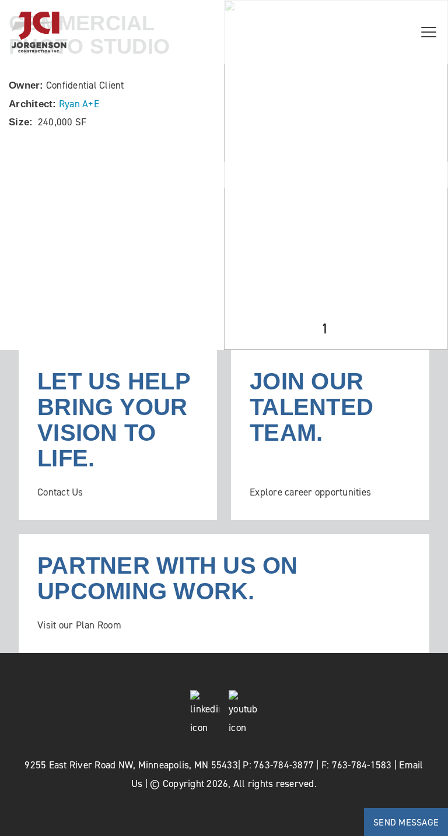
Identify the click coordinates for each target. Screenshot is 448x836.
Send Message (406, 822)
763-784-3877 (284, 765)
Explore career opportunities (310, 492)
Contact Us (60, 492)
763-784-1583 (362, 765)
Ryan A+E (79, 104)
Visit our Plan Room (79, 625)
